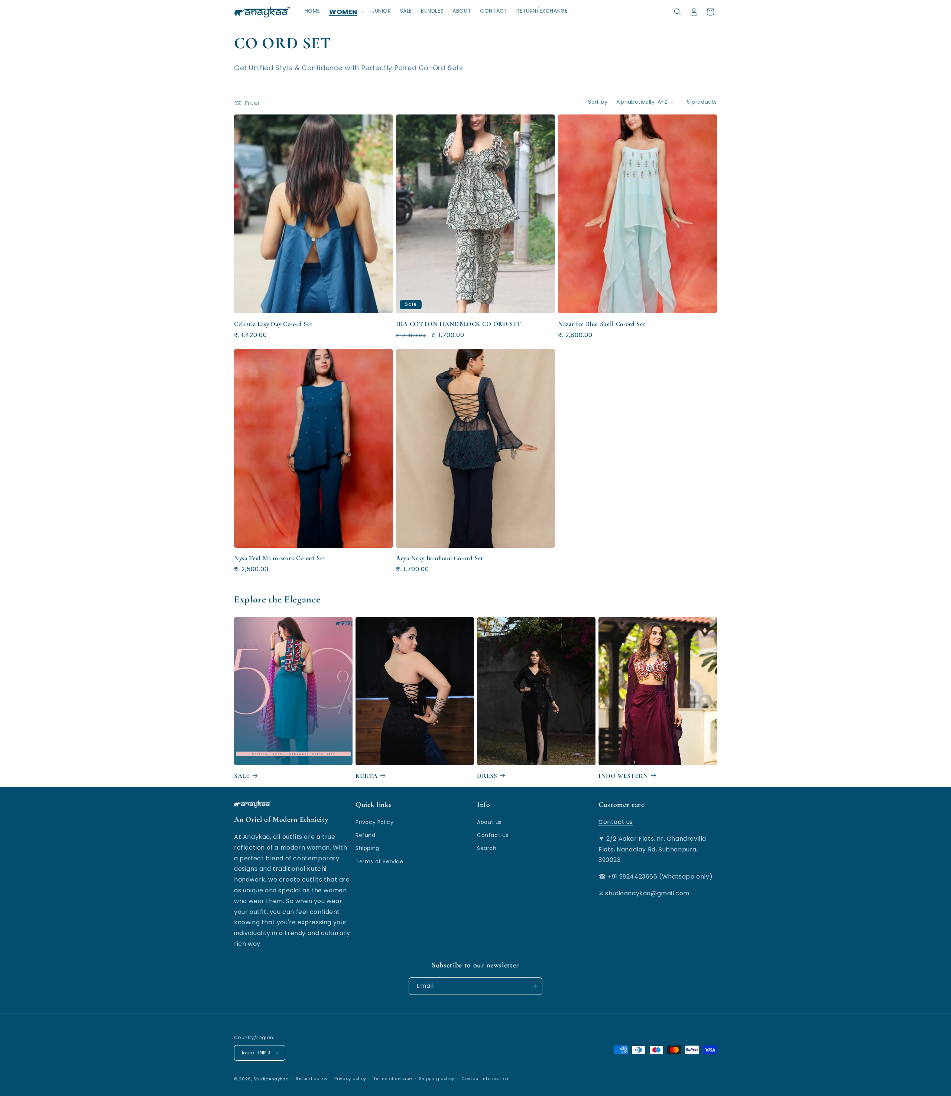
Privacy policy (350, 1079)
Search (487, 848)
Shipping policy (437, 1079)
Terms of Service (379, 861)
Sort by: (598, 102)
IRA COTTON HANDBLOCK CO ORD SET (458, 324)
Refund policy (311, 1079)
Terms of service (392, 1079)
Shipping (367, 848)
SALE (242, 776)
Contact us (493, 835)
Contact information (485, 1079)
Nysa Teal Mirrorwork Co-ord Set (279, 558)
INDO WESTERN (623, 776)
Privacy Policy (374, 822)
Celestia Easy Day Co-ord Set (273, 324)
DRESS (487, 776)
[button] (346, 11)
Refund (366, 835)
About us (489, 822)
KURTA (366, 776)
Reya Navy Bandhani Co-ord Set (439, 558)
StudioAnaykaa (271, 1079)
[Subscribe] (534, 986)
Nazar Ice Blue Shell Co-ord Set (601, 324)
